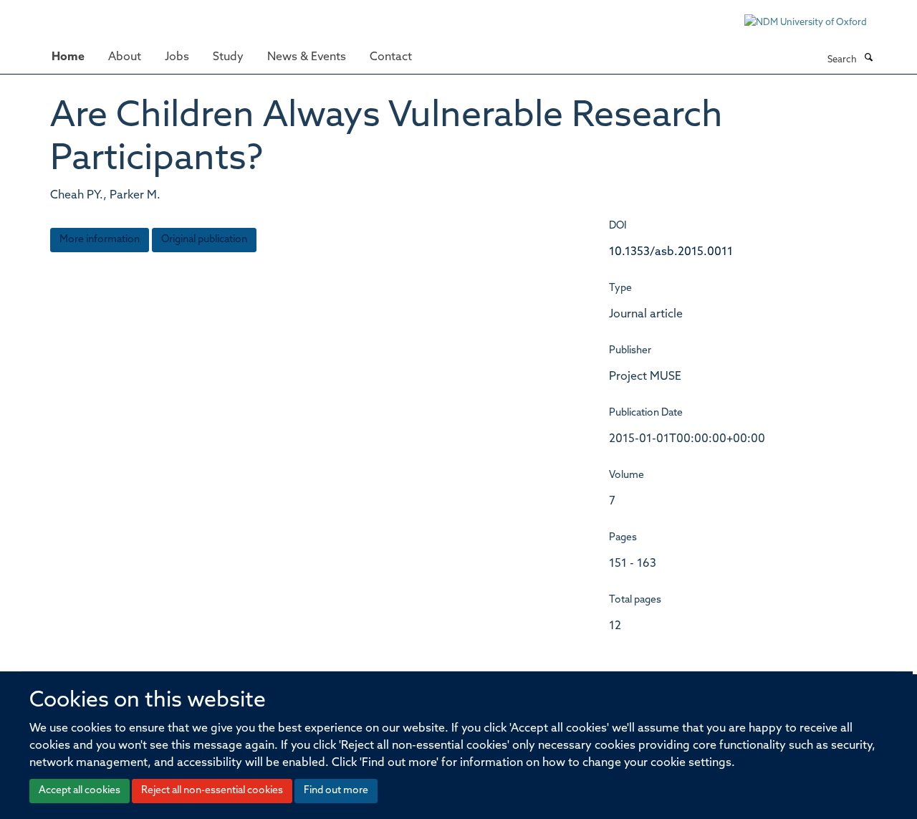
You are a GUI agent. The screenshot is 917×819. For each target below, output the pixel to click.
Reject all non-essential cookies (212, 790)
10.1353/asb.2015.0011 (671, 252)
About (124, 57)
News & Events (306, 57)
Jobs (177, 57)
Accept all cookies (79, 790)
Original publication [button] (204, 239)
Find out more (336, 790)
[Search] (868, 59)
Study (228, 57)
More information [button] (99, 239)
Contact (391, 57)
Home (68, 57)
